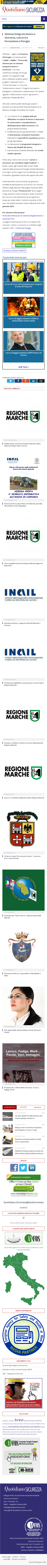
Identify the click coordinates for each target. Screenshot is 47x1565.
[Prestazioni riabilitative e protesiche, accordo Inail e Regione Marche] (23, 657)
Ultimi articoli (9, 1107)
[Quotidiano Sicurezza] (23, 9)
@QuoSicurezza (35, 1202)
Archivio (37, 1107)
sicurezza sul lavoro (30, 1432)
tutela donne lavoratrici (15, 1434)
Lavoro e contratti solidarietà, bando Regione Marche (24, 798)
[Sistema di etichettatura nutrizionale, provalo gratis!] (23, 240)
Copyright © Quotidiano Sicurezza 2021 (18, 1510)
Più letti (23, 1107)
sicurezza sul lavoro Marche (14, 250)
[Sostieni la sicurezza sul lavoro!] (23, 1408)
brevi (19, 1419)
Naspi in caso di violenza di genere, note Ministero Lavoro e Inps (28, 1128)
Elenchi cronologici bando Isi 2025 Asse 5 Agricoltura (28, 1140)
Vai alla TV (23, 1207)
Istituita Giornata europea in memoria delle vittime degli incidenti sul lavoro (29, 1152)
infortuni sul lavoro (30, 1424)
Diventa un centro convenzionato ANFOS (17, 1369)
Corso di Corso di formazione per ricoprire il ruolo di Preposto (23, 285)
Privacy (22, 1557)
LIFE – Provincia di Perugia (20, 228)
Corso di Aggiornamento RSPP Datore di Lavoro (24, 354)
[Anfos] (21, 1474)
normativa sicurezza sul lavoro (24, 1426)
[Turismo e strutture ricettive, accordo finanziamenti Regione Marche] (23, 717)
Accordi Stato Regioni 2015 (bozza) (15, 1365)
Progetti (41, 48)
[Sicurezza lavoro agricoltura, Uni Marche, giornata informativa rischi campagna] (23, 478)
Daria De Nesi (15, 48)
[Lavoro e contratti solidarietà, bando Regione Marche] (23, 774)
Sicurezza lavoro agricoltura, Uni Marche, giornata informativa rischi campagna (23, 505)
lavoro (38, 1424)
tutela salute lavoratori (29, 1434)
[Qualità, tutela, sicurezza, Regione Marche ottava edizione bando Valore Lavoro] (23, 418)
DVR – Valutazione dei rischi (13, 1374)
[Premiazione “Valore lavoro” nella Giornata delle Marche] (23, 890)
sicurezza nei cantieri (17, 1432)
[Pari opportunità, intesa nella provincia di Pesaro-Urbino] (23, 1006)
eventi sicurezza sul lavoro (33, 1421)
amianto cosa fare (8, 1421)
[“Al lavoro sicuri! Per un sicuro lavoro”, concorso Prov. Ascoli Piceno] (23, 830)
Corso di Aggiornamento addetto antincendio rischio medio (24, 319)
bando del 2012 (18, 97)
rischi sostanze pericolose (25, 1429)
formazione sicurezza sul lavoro (13, 1424)
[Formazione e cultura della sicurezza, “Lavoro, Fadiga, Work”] (23, 1063)
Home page (6, 1557)
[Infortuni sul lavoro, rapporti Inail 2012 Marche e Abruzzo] (23, 597)
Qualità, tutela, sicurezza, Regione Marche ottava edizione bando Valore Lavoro (22, 445)
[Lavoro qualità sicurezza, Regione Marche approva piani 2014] (23, 538)
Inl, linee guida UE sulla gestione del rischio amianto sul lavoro (28, 1117)
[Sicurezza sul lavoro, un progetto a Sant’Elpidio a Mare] (23, 949)
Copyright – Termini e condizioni (14, 1559)
